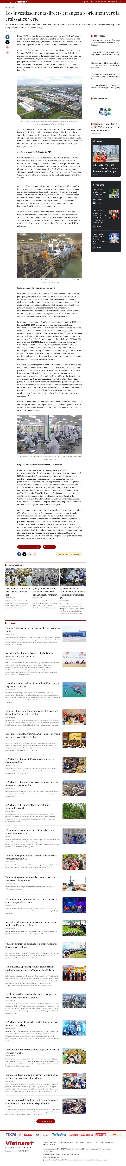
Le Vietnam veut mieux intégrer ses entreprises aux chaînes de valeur (30, 761)
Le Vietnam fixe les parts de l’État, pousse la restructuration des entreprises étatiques (105, 42)
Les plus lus (99, 36)
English (91, 2)
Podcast (100, 185)
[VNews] (19, 1135)
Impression (7, 47)
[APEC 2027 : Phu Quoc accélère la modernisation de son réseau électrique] (106, 153)
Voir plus (13, 623)
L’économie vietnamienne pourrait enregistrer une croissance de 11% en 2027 (30, 832)
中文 (109, 1)
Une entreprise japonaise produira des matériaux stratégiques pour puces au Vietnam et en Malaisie (29, 968)
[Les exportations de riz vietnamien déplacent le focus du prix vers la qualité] (74, 1056)
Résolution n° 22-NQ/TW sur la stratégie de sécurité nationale (105, 127)
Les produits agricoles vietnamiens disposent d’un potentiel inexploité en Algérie (104, 76)
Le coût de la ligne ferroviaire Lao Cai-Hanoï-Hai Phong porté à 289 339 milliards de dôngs (32, 735)
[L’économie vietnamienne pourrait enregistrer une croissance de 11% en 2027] (74, 836)
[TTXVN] (11, 1135)
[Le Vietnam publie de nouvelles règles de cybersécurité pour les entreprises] (74, 1028)
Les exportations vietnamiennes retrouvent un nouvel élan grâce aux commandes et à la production (31, 1102)
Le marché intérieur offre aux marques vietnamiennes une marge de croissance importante (31, 1076)
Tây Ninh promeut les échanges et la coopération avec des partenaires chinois (31, 945)
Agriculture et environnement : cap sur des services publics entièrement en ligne (30, 923)
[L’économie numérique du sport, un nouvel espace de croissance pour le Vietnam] (74, 905)
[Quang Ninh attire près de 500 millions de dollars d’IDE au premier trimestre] (45, 577)
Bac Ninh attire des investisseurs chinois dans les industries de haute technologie (29, 655)
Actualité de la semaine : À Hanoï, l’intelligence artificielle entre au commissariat (99, 194)
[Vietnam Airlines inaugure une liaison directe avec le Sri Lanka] (74, 634)
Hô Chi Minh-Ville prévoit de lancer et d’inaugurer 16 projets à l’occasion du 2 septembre (31, 996)
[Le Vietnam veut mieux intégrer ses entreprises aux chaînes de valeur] (74, 765)
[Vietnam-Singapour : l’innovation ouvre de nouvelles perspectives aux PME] (74, 862)
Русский (114, 1)
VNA (96, 1142)
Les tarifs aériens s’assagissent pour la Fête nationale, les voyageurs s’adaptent (105, 53)
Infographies (100, 98)
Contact (52, 1144)
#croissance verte (49, 547)
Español (103, 2)
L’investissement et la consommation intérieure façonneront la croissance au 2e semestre (105, 65)
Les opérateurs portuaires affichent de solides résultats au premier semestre (32, 685)
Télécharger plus (46, 1121)
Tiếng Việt (85, 2)
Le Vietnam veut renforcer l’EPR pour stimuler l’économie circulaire (27, 806)
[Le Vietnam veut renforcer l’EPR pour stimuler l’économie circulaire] (74, 811)
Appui (82, 1142)
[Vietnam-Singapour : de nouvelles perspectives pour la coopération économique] (74, 883)
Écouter (99, 203)
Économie (9, 7)
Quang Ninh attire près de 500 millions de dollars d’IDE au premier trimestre (45, 591)
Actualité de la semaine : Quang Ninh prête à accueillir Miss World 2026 (100, 239)
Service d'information (106, 1142)
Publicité (45, 1144)
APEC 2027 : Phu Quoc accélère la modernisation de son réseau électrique (105, 168)
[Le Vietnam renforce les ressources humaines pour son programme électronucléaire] (74, 788)
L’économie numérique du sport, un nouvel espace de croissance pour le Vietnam (31, 901)
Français (97, 2)
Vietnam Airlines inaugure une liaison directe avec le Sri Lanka (32, 629)
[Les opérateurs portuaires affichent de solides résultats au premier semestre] (74, 689)
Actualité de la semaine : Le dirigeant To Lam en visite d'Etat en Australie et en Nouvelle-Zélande (100, 217)
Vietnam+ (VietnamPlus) (21, 1)
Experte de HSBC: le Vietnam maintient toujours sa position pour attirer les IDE (72, 593)
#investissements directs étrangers (29, 547)
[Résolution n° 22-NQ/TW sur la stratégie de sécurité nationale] (106, 111)
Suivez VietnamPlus (63, 554)
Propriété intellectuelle (50, 1142)
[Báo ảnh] (100, 1135)
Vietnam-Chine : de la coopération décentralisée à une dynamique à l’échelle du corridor (31, 712)
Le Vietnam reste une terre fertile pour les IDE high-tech (17, 591)
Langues (89, 1142)
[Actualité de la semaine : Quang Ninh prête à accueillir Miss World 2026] (114, 238)
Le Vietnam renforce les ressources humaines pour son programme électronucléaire (32, 783)
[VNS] (59, 1135)
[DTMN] (86, 1135)
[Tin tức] (28, 1135)
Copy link (7, 52)
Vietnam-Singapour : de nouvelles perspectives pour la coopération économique (32, 879)
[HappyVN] (114, 1135)
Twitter (7, 42)
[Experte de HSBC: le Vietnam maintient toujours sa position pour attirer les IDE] (73, 577)
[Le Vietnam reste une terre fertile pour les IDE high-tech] (18, 577)
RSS (77, 1142)
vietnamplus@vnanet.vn (55, 1157)
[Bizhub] (46, 1135)
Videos (98, 141)
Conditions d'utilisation (66, 1142)
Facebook (7, 37)
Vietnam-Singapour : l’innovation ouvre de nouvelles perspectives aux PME (31, 857)
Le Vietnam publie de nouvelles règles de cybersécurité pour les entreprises (32, 1023)
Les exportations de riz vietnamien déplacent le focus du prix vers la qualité (32, 1051)
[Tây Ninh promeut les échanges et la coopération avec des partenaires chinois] (74, 950)
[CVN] (73, 1135)
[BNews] (37, 1135)
